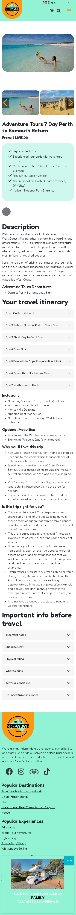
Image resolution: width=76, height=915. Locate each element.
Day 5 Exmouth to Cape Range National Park (34, 361)
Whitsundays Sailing (14, 848)
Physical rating (15, 659)
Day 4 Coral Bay (16, 349)
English (52, 2)
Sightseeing (8, 838)
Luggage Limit (15, 647)
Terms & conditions (18, 683)
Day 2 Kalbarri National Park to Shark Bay (32, 325)
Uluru (4, 802)
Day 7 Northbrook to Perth (22, 385)
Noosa (5, 812)
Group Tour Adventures (16, 832)
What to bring (14, 671)
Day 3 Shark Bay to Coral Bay (24, 337)
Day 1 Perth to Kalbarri (20, 313)
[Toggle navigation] (69, 10)
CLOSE (69, 860)
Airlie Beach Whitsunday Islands (21, 791)
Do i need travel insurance (22, 695)
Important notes (16, 635)
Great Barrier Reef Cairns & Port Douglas (28, 807)
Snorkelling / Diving (13, 843)
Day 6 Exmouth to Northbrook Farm (28, 373)
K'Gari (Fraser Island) (14, 796)
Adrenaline (8, 827)
